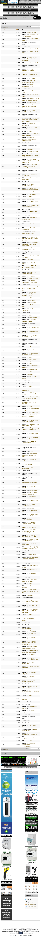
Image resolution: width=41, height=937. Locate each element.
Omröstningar (33, 490)
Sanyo (31, 199)
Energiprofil (33, 102)
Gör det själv (33, 55)
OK (20, 933)
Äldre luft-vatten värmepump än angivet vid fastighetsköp (30, 244)
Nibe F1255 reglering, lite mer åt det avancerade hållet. (29, 531)
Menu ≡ (37, 18)
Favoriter (32, 78)
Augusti (32, 670)
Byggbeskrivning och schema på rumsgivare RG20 (30, 429)
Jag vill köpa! (33, 554)
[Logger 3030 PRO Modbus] (20, 761)
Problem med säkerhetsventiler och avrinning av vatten (30, 239)
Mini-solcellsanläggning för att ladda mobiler (30, 155)
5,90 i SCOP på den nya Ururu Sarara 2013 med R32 (30, 591)
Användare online (30, 904)
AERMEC (32, 300)
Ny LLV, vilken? (34, 49)
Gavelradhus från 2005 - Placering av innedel (29, 416)
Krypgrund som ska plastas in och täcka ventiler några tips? (30, 601)
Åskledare (32, 631)
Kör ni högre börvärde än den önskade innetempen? (29, 59)
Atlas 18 (32, 276)
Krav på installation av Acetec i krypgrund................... (29, 233)
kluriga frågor (33, 369)
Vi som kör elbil (34, 412)
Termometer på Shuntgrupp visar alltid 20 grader (30, 288)
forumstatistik (30, 149)
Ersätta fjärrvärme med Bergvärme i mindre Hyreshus (29, 139)
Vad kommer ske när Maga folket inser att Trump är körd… (30, 119)
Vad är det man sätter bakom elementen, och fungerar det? (30, 74)
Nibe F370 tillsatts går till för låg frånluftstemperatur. (29, 294)
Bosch (31, 445)
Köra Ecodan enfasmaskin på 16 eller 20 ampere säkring (29, 643)
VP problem (33, 194)
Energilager (33, 302)
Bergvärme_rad (32, 906)
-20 (31, 406)
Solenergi (32, 741)
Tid (17, 30)
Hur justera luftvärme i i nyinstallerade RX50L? (29, 106)
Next (9, 27)
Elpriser (32, 347)
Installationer (33, 317)
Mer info (25, 933)
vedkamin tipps (34, 151)
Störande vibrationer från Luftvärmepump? (28, 745)
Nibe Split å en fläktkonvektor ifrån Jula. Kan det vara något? (30, 611)
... (6, 27)
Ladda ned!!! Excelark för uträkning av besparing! (29, 166)
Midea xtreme (33, 561)
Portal (30, 131)
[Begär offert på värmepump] (20, 767)
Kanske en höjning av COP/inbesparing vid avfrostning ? (30, 161)
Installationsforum (26, 628)
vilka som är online (31, 32)
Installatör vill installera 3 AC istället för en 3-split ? (30, 455)
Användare (5, 30)
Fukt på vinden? (34, 192)
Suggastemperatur (27, 519)
